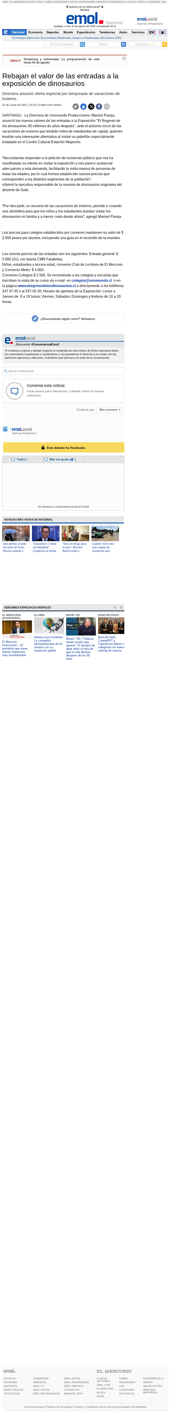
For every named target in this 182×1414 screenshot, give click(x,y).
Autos (74, 2)
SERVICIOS (39, 1382)
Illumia (39, 615)
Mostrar (84, 10)
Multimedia (64, 38)
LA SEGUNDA (126, 1389)
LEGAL (101, 1396)
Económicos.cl (118, 2)
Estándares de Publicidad (132, 1407)
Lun (163, 2)
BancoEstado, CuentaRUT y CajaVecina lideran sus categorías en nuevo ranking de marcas (112, 644)
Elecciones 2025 (111, 38)
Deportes (53, 32)
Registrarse (156, 23)
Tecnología (18, 38)
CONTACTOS (71, 1389)
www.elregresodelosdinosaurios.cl (47, 286)
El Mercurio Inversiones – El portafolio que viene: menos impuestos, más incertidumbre (15, 648)
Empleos (101, 2)
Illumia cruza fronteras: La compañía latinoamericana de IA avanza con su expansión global (49, 644)
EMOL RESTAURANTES (46, 1393)
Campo (48, 2)
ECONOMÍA (10, 1382)
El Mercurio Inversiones (11, 617)
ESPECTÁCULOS (13, 1389)
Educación (33, 38)
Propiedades (87, 2)
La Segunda (153, 2)
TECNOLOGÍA (12, 1393)
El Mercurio (18, 2)
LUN (121, 1386)
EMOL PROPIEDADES (76, 1382)
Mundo (68, 32)
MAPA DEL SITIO (73, 1393)
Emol (6, 2)
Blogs (31, 2)
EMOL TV (38, 1386)
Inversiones (61, 2)
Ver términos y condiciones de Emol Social (63, 506)
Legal (39, 2)
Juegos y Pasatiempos (85, 38)
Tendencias (107, 32)
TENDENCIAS (41, 1378)
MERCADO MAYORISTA (150, 1391)
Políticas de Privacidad (59, 1407)
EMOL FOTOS (41, 1389)
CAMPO (123, 1378)
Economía (35, 32)
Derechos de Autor (34, 1407)
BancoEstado (108, 615)
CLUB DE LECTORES (103, 1379)
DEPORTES (10, 1386)
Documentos (48, 38)
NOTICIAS (9, 1378)
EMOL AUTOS (72, 1378)
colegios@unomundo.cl (91, 280)
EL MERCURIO (105, 1388)
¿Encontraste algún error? (67, 319)
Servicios (138, 32)
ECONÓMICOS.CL (153, 1378)
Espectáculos (86, 32)
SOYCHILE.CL (127, 1393)
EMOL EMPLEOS (73, 1386)
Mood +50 (73, 615)
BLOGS (101, 1392)
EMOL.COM (103, 1385)
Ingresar (142, 23)
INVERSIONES (127, 1382)
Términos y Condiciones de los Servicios (95, 1407)
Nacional (18, 32)
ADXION (147, 1382)
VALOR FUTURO (152, 1386)
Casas (141, 2)
